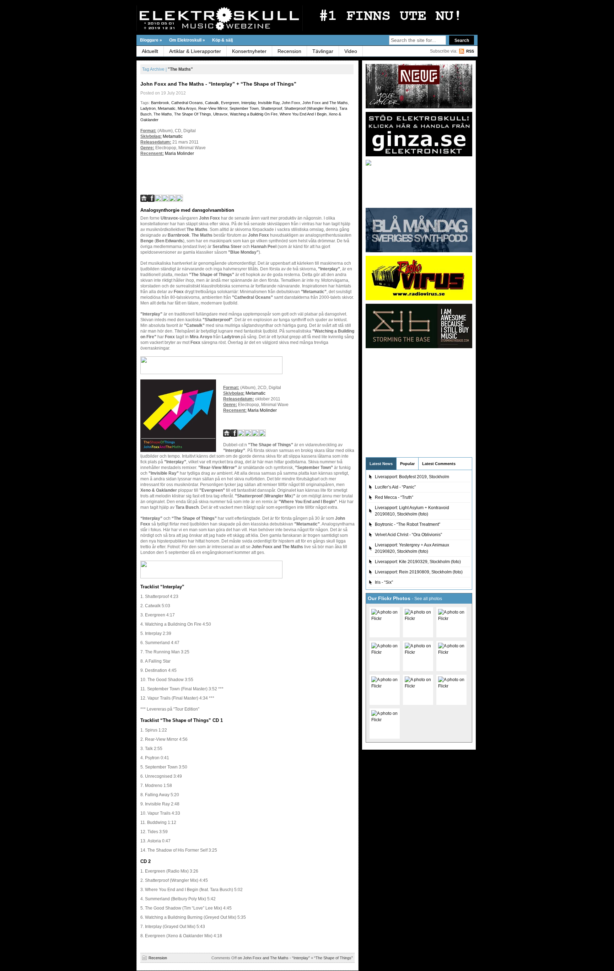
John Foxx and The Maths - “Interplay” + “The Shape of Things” (218, 84)
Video (350, 51)
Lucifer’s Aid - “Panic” (395, 487)
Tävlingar (322, 51)
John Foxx (291, 103)
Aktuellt (150, 51)
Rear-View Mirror (212, 108)
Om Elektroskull (187, 40)
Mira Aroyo (187, 108)
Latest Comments (439, 464)
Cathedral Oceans (187, 103)
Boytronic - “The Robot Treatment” (407, 524)
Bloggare (151, 40)
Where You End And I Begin (303, 114)
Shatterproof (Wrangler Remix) (310, 108)
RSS (470, 51)
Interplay (248, 103)
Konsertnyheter (249, 51)
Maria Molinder (179, 153)
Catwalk (212, 103)
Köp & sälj (222, 40)
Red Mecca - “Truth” (394, 497)
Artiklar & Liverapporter (195, 51)
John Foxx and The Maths (325, 103)
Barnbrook (160, 103)
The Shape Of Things (192, 114)
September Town (244, 108)
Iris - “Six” (384, 582)
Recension (289, 51)
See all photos (428, 598)
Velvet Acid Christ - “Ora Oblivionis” (408, 534)
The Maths (163, 114)
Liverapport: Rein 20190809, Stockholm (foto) (419, 572)
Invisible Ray (269, 103)
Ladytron (148, 108)
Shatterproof (271, 108)
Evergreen (230, 103)
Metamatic (167, 108)
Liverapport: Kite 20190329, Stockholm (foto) (418, 561)
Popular (407, 464)
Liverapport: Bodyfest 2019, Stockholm (412, 476)
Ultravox (220, 114)
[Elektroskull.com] (205, 18)
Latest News (381, 464)
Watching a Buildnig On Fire (254, 114)
